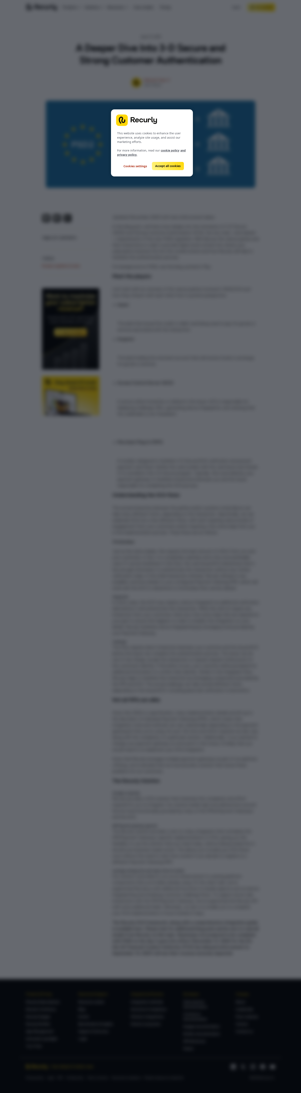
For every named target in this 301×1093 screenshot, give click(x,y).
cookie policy (170, 150)
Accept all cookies (168, 166)
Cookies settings (135, 166)
